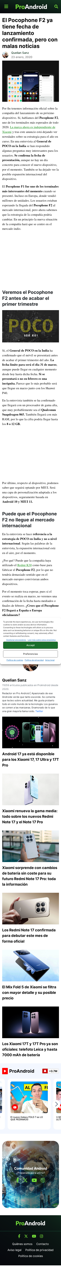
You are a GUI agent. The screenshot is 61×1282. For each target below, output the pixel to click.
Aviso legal (50, 660)
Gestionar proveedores (16, 640)
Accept (30, 645)
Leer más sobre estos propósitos (42, 640)
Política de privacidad (34, 660)
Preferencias (30, 653)
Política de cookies (15, 660)
